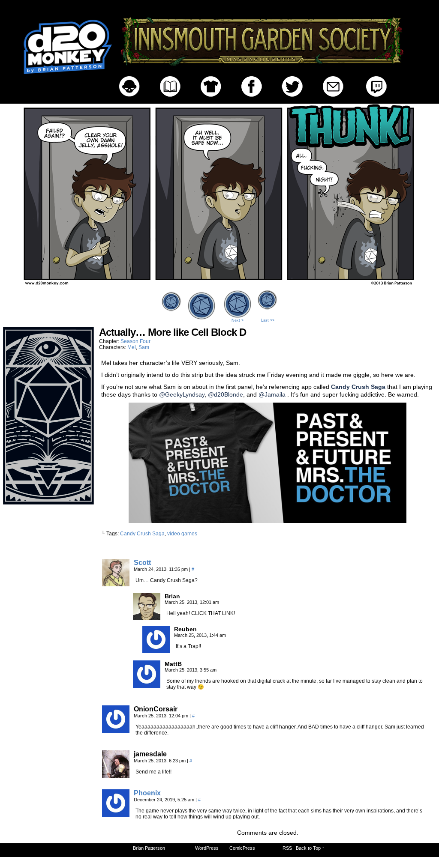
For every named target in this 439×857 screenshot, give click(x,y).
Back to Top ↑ (310, 848)
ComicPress (242, 848)
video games (182, 534)
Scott (142, 562)
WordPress (207, 848)
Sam (143, 347)
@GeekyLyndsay (181, 394)
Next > (238, 320)
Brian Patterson (149, 848)
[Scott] (115, 584)
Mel (131, 347)
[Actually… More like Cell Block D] (219, 285)
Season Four (135, 341)
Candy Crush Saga (142, 534)
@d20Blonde (225, 394)
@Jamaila (272, 394)
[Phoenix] (115, 814)
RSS (287, 848)
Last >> (267, 320)
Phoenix (147, 793)
